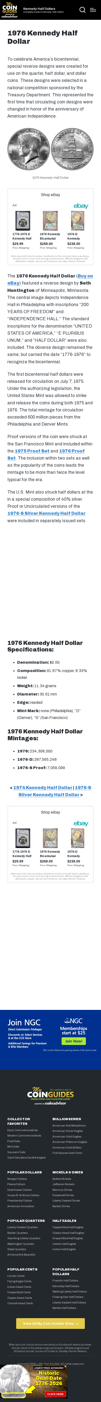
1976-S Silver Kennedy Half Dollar (46, 513)
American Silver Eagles (67, 1130)
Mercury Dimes (62, 1189)
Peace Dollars (16, 1184)
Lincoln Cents (16, 1275)
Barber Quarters (17, 1232)
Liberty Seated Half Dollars (69, 1302)
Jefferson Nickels (63, 1184)
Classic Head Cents (19, 1297)
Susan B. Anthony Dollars (23, 1195)
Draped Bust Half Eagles (67, 1238)
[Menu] (93, 9)
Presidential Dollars (19, 1200)
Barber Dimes (61, 1206)
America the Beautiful (21, 1254)
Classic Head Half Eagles (68, 1232)
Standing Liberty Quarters (23, 1238)
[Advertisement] (50, 580)
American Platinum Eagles (69, 1141)
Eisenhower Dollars (19, 1189)
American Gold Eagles (66, 1136)
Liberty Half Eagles (64, 1243)
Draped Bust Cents (19, 1292)
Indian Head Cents (19, 1286)
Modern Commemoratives (24, 1135)
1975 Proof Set (32, 451)
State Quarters (16, 1249)
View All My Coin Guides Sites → (50, 1323)
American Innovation (20, 1206)
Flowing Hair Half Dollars (67, 1296)
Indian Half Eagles (64, 1249)
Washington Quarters (20, 1243)
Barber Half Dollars (64, 1307)
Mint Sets (13, 1146)
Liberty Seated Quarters (22, 1227)
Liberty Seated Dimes (66, 1200)
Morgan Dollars (17, 1178)
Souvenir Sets (16, 1152)
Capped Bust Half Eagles (67, 1227)
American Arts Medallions (69, 1125)
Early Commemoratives (22, 1130)
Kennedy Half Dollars (39, 9)
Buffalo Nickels (61, 1178)
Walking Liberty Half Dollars (69, 1291)
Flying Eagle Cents (19, 1281)
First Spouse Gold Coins (67, 1152)
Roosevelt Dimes (63, 1195)
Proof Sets (13, 1141)
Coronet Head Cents (20, 1303)
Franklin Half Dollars (65, 1280)
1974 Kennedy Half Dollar (42, 787)
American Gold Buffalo (66, 1147)
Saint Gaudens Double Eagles (26, 1157)
